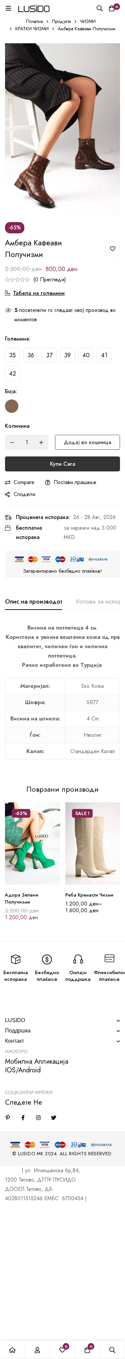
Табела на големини (39, 293)
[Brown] (11, 406)
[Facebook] (23, 1117)
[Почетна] (12, 1350)
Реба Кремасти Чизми (89, 895)
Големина (17, 339)
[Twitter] (53, 1117)
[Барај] (100, 8)
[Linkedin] (7, 1117)
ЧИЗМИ (88, 21)
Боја (11, 391)
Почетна (34, 21)
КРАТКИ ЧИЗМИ (32, 28)
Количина (17, 426)
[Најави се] (37, 1350)
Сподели (24, 494)
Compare (24, 482)
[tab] (33, 602)
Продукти (61, 21)
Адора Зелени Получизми (21, 898)
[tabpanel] (62, 695)
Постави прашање (75, 482)
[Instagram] (38, 1117)
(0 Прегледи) (49, 279)
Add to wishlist (112, 248)
